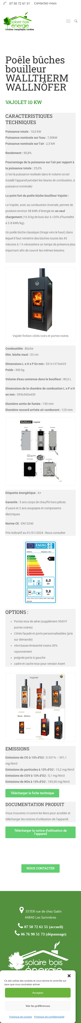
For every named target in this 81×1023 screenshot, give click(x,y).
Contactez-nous (45, 3)
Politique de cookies (20, 1016)
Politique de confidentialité (49, 1016)
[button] (69, 976)
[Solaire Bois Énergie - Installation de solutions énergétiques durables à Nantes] (18, 21)
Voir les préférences (38, 1006)
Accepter (37, 993)
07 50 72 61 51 (19, 3)
